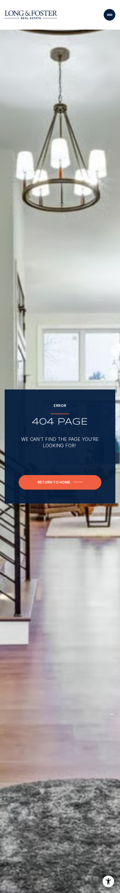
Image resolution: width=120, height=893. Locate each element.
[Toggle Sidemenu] (109, 15)
